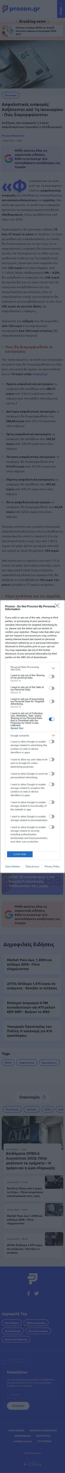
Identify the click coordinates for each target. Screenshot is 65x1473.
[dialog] (32, 736)
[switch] (51, 676)
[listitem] (32, 668)
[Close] (58, 606)
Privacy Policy (52, 866)
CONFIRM (19, 854)
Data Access (32, 866)
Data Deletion (12, 866)
